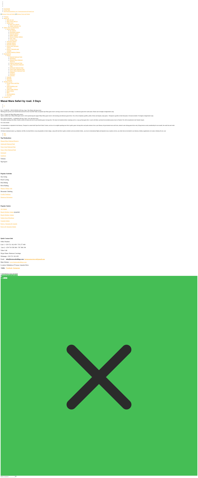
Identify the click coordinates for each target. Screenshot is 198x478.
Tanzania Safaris (11, 41)
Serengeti (3, 153)
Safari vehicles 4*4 (15, 26)
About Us (6, 18)
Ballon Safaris (14, 35)
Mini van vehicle (14, 24)
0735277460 (7, 10)
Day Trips (12, 38)
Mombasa (13, 58)
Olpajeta (12, 72)
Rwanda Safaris (11, 44)
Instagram (16, 268)
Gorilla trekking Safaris (13, 52)
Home (6, 17)
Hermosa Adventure (6, 197)
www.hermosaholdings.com (18, 262)
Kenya (8, 55)
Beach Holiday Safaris (16, 37)
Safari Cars (10, 23)
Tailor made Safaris (12, 89)
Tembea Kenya (8, 81)
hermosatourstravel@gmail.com (35, 259)
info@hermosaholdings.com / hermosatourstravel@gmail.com (19, 11)
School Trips (13, 40)
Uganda (9, 77)
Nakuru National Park (16, 63)
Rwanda (9, 78)
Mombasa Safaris (15, 32)
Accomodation (11, 94)
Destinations (7, 54)
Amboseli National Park (16, 68)
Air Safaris (13, 30)
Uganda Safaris (11, 43)
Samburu (12, 74)
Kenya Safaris (11, 29)
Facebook (9, 268)
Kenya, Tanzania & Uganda (9, 224)
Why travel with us (12, 21)
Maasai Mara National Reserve (10, 141)
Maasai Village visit (6, 188)
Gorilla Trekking (6, 194)
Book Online (10, 91)
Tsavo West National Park (17, 71)
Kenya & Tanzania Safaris (8, 227)
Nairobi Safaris (14, 34)
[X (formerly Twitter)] (4, 106)
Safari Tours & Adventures (11, 27)
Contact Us (7, 97)
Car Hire (9, 95)
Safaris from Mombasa (7, 218)
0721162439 (7, 8)
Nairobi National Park (16, 57)
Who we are (10, 20)
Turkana (12, 75)
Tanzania (9, 80)
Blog (8, 92)
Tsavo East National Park (17, 69)
